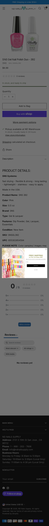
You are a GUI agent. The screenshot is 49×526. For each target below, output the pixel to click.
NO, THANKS (36, 269)
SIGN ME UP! (36, 265)
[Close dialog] (46, 249)
